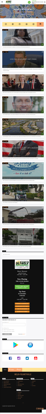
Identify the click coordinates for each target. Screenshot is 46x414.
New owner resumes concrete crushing (23, 215)
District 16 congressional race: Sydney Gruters (23, 83)
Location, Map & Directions (7, 387)
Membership (19, 392)
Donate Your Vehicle (21, 395)
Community (33, 385)
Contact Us (5, 385)
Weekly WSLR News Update (9, 331)
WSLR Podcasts (20, 385)
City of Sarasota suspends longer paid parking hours (23, 193)
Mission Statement (6, 381)
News (3, 30)
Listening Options (20, 381)
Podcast (6, 30)
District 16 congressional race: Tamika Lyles (23, 37)
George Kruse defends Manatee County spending (23, 59)
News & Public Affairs (21, 384)
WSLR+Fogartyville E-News (9, 329)
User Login (19, 398)
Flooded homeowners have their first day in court (23, 127)
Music (18, 382)
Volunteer (19, 394)
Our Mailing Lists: (5, 328)
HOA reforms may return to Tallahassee (23, 171)
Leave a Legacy (20, 397)
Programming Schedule (7, 384)
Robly (24, 334)
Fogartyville (33, 381)
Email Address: (5, 322)
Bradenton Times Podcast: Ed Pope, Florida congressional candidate (23, 148)
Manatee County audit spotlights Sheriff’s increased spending (23, 236)
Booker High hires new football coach (23, 105)
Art (32, 384)
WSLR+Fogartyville (23, 374)
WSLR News (27, 9)
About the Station (6, 382)
